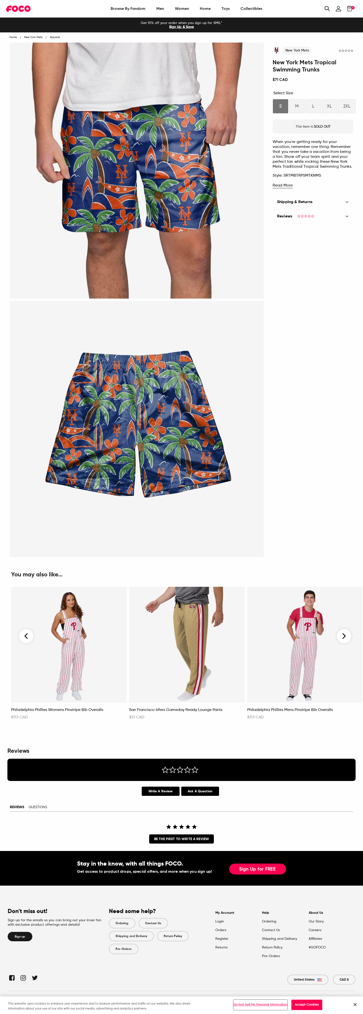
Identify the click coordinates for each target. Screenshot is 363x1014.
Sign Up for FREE (257, 869)
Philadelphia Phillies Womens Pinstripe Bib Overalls (57, 710)
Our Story (316, 921)
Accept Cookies (307, 1004)
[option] (181, 25)
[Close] (355, 1004)
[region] (181, 1005)
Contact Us (153, 923)
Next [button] (344, 636)
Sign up (20, 936)
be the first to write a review (181, 839)
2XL (346, 106)
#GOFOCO (317, 947)
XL (329, 106)
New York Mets (297, 50)
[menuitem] (128, 8)
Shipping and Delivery (131, 936)
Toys (226, 8)
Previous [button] (26, 636)
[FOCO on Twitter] (34, 978)
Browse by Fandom (128, 8)
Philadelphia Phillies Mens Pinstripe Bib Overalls (290, 710)
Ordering (122, 923)
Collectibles (251, 8)
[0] (348, 8)
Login (219, 921)
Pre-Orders (123, 949)
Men (160, 8)
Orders (220, 930)
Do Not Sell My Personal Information (260, 1004)
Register (221, 939)
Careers (315, 930)
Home (205, 8)
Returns (221, 947)
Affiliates (315, 939)
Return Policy (173, 936)
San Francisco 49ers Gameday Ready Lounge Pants (175, 710)
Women (182, 8)
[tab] (160, 791)
